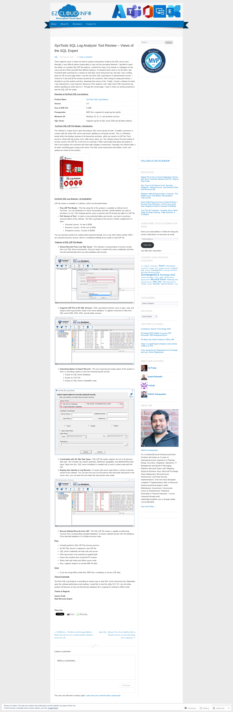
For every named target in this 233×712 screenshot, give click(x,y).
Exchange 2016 (167, 275)
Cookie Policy (53, 708)
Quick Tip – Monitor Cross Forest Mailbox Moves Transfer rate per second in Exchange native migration (117, 635)
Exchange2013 (150, 274)
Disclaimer (77, 23)
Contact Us (91, 23)
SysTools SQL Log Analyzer (97, 99)
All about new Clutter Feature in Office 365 (157, 340)
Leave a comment (85, 57)
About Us (65, 23)
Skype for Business (167, 284)
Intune (157, 277)
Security (156, 284)
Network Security (146, 282)
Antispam (146, 266)
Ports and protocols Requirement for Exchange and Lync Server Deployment (159, 351)
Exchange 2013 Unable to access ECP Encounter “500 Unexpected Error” (156, 334)
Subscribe (147, 245)
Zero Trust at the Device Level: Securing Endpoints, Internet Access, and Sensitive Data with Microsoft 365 (159, 187)
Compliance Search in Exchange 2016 (156, 329)
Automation (154, 266)
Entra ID (147, 270)
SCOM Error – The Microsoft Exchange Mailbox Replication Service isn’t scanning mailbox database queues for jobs (73, 635)
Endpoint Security (164, 268)
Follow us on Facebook (155, 161)
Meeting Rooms (169, 277)
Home (53, 23)
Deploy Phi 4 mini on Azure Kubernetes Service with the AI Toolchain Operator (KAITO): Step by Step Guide (160, 179)
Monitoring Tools (172, 279)
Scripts (150, 284)
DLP (156, 268)
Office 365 (157, 282)
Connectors (144, 268)
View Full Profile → (148, 507)
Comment (126, 685)
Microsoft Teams (158, 279)
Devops (151, 268)
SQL (56, 57)
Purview (143, 284)
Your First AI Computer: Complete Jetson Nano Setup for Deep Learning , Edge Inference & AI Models (159, 212)
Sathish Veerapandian (149, 450)
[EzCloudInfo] (116, 20)
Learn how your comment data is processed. (103, 696)
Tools (176, 284)
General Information (147, 277)
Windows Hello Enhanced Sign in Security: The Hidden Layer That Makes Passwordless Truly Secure (159, 196)
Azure (162, 265)
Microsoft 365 (145, 279)
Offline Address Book (169, 282)
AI (142, 266)
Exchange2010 (156, 270)
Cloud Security (170, 266)
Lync (161, 277)
